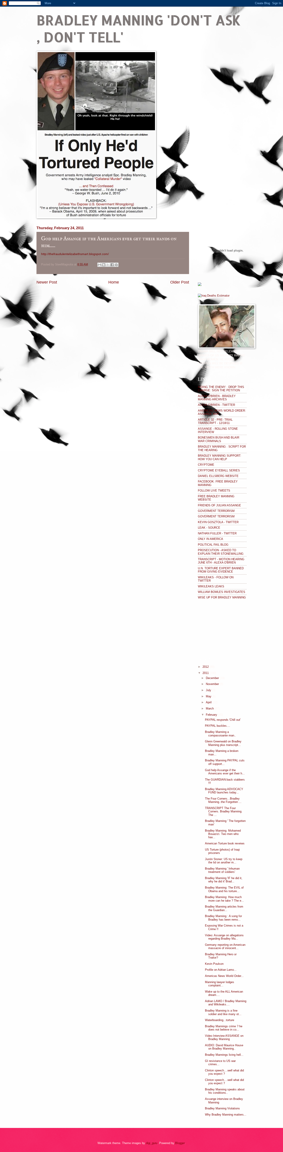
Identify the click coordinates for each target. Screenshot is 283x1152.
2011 (206, 673)
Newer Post (46, 282)
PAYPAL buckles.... (217, 725)
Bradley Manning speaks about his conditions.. (225, 1091)
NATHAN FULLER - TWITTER (217, 533)
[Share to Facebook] (112, 265)
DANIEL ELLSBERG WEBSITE (218, 476)
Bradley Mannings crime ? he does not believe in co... (223, 1028)
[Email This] (99, 265)
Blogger (180, 1143)
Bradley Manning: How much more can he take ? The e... (224, 898)
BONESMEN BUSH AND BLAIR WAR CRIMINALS (218, 439)
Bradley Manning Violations (222, 1108)
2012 (206, 666)
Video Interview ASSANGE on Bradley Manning (224, 1037)
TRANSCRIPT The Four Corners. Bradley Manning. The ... (223, 811)
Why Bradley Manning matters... (225, 1114)
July (209, 690)
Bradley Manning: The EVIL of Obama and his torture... (224, 889)
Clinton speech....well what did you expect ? (224, 1072)
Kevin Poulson (214, 963)
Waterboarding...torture (219, 1020)
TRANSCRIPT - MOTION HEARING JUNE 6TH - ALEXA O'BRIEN (221, 561)
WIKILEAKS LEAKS (211, 586)
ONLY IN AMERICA (210, 539)
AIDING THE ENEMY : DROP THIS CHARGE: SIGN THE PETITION (221, 388)
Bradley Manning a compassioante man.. (220, 733)
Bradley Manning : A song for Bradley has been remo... (223, 917)
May (209, 696)
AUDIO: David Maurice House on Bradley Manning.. (224, 1047)
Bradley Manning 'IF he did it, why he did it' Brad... (223, 879)
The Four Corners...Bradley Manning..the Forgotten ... (223, 800)
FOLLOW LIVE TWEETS (214, 490)
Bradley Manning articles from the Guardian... (224, 908)
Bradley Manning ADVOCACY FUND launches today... (224, 790)
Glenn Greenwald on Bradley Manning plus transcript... (223, 743)
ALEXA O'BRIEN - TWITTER (216, 405)
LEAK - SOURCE (209, 527)
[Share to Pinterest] (116, 265)
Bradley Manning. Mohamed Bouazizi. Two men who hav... (223, 834)
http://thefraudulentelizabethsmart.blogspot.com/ (75, 254)
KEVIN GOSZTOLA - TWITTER (218, 522)
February (212, 714)
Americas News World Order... (224, 976)
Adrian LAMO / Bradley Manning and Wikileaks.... (225, 1002)
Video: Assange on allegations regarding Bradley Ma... (224, 937)
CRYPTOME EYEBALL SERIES (219, 470)
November (213, 684)
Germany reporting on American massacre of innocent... (225, 946)
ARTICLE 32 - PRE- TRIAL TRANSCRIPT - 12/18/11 (215, 421)
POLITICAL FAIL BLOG (213, 544)
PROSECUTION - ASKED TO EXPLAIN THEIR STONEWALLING (220, 552)
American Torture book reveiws (225, 843)
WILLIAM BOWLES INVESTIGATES (221, 592)
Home (113, 282)
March (210, 708)
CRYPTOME (206, 464)
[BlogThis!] (103, 265)
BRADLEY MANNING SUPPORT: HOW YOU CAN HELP (219, 457)
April (209, 702)
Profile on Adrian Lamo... (221, 969)
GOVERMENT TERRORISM (216, 511)
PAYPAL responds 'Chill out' (223, 719)
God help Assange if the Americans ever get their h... (225, 771)
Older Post (179, 282)
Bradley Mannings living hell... (224, 1054)
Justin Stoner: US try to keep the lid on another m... (223, 860)
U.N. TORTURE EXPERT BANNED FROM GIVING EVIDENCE (221, 570)
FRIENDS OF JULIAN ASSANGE (219, 505)
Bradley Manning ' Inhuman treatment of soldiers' (222, 870)
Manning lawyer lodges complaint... (219, 983)
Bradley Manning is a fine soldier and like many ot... (223, 1012)
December (213, 678)
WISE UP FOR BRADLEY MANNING (222, 597)
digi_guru (151, 1143)
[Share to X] (108, 265)
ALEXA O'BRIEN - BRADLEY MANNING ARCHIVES (217, 397)
